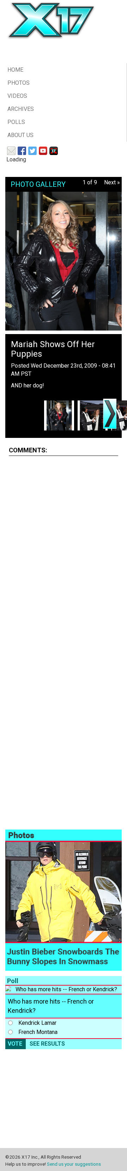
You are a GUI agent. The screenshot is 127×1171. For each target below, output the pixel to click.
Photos (18, 82)
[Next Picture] (109, 414)
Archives (20, 109)
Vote (15, 1043)
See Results (47, 1043)
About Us (20, 135)
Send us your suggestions (74, 1164)
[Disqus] (63, 550)
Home (15, 69)
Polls (16, 122)
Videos (17, 96)
